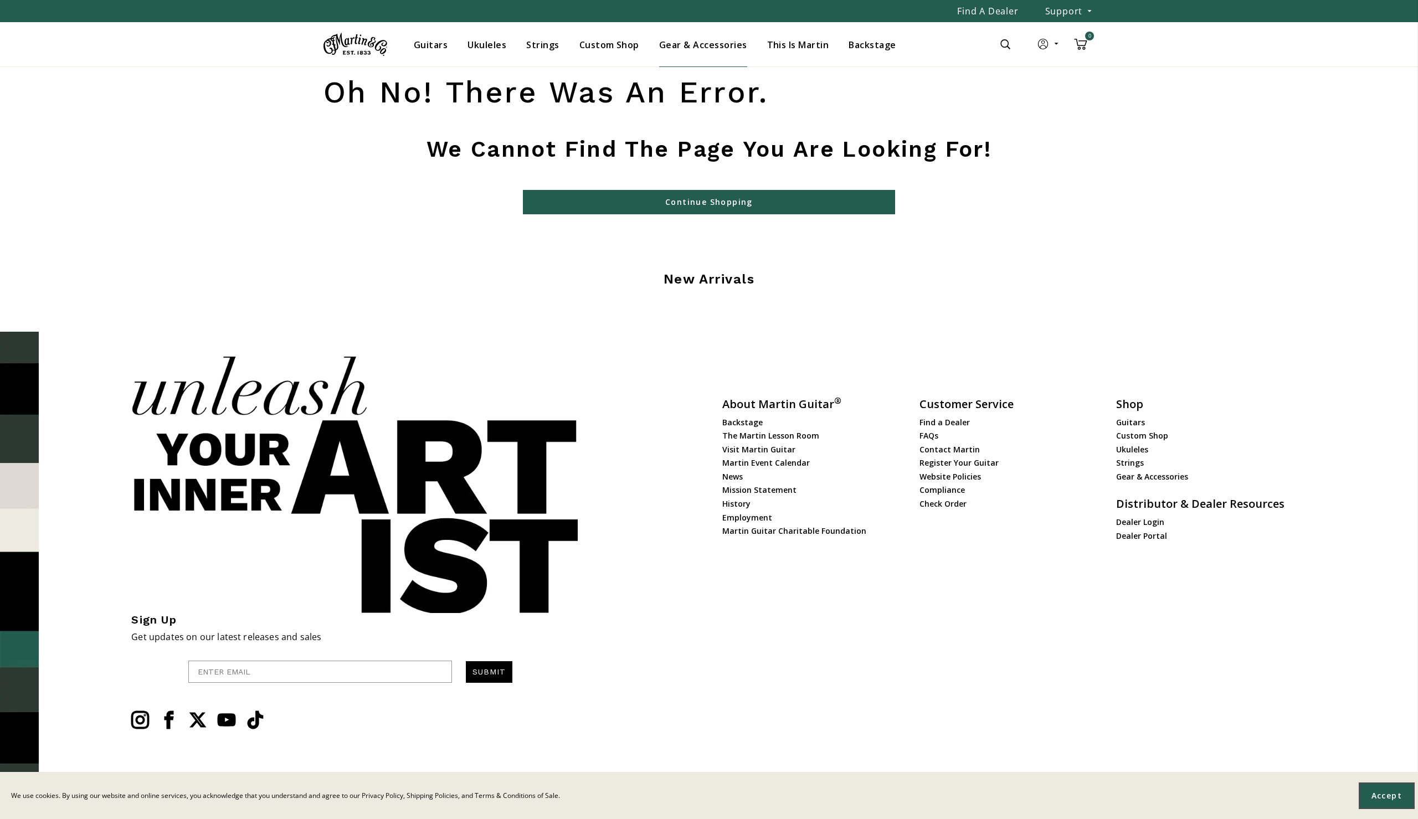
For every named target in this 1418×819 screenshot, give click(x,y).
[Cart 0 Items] (1080, 48)
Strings (1130, 462)
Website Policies (950, 476)
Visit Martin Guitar (758, 449)
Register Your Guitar (959, 462)
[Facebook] (169, 720)
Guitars (1130, 422)
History (736, 503)
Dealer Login (1140, 522)
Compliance (942, 490)
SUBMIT (489, 671)
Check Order (943, 503)
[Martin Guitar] (355, 44)
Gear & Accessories (1152, 476)
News (732, 476)
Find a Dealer (987, 11)
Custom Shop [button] (609, 45)
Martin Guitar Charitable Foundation (794, 531)
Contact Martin (949, 449)
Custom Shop (1142, 435)
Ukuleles (1132, 449)
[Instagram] (140, 720)
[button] (1049, 46)
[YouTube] (226, 720)
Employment (747, 517)
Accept (1386, 795)
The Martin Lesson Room (770, 435)
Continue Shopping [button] (709, 202)
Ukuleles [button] (486, 45)
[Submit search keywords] (1005, 44)
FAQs (928, 435)
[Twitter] (198, 720)
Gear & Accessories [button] (703, 45)
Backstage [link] (872, 45)
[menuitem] (431, 45)
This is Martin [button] (798, 45)
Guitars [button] (431, 45)
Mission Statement (759, 490)
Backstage (742, 422)
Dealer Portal (1141, 535)
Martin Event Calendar (766, 462)
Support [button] (1064, 11)
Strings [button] (542, 45)
